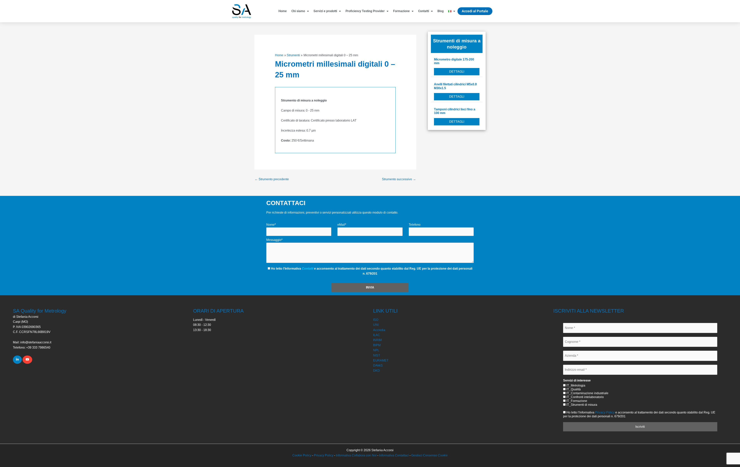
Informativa (356, 455)
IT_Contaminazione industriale (587, 393)
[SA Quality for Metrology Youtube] (27, 359)
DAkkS (378, 365)
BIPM (377, 345)
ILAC (376, 335)
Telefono (414, 224)
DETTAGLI (456, 71)
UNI (375, 324)
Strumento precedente (272, 179)
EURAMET (380, 360)
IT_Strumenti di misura (581, 404)
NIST (376, 355)
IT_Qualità (573, 389)
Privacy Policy (605, 412)
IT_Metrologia (575, 385)
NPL (376, 350)
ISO (375, 319)
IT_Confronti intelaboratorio (585, 397)
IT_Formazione (576, 400)
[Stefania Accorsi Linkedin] (17, 359)
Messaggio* (274, 239)
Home (282, 11)
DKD (376, 370)
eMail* (341, 224)
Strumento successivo (399, 179)
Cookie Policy (301, 455)
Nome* (271, 224)
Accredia (379, 330)
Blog (440, 11)
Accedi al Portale (475, 11)
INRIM (377, 340)
